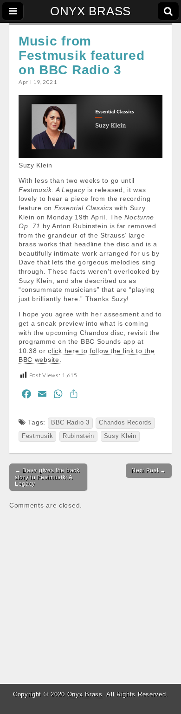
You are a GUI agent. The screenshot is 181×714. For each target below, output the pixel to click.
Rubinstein (78, 436)
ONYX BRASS (90, 11)
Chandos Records (125, 422)
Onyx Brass (85, 694)
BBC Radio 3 (70, 422)
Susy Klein (120, 436)
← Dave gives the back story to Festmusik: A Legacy (47, 477)
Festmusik (37, 436)
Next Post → (148, 470)
